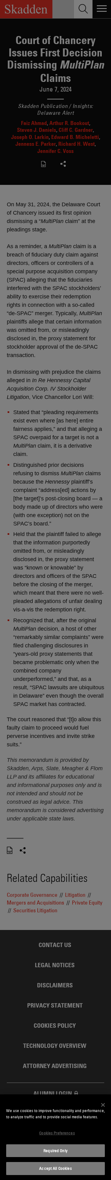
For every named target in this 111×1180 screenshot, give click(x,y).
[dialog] (55, 1137)
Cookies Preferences (57, 1132)
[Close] (103, 1105)
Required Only (55, 1150)
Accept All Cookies (55, 1168)
